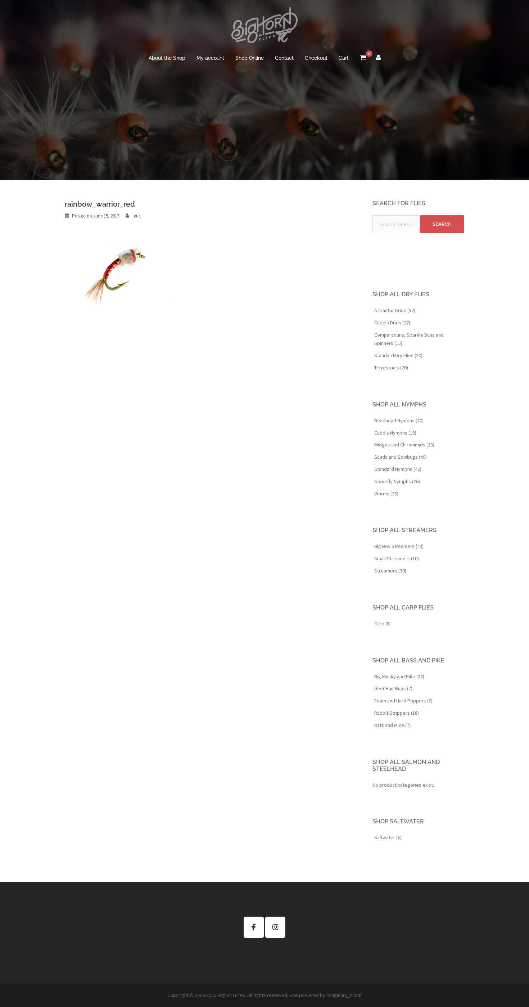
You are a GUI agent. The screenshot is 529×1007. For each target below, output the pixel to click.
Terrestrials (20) (391, 367)
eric (137, 216)
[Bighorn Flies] (264, 27)
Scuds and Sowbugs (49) (400, 457)
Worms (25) (386, 493)
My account (210, 58)
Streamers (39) (390, 570)
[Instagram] (275, 927)
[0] (363, 58)
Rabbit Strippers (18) (396, 713)
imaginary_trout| (344, 995)
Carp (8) (382, 623)
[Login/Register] (378, 58)
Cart (344, 58)
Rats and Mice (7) (392, 725)
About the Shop (167, 58)
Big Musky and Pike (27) (399, 676)
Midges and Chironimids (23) (404, 444)
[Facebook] (254, 927)
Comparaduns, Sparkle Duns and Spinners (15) (409, 339)
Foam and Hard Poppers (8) (403, 700)
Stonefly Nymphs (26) (397, 481)
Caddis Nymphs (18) (395, 433)
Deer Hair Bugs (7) (393, 688)
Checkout (316, 58)
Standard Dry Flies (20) (398, 355)
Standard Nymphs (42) (397, 469)
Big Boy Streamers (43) (399, 546)
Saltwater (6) (388, 837)
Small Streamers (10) (396, 558)
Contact (284, 58)
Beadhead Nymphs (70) (399, 420)
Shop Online (249, 58)
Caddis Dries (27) (392, 322)
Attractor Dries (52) (394, 310)
